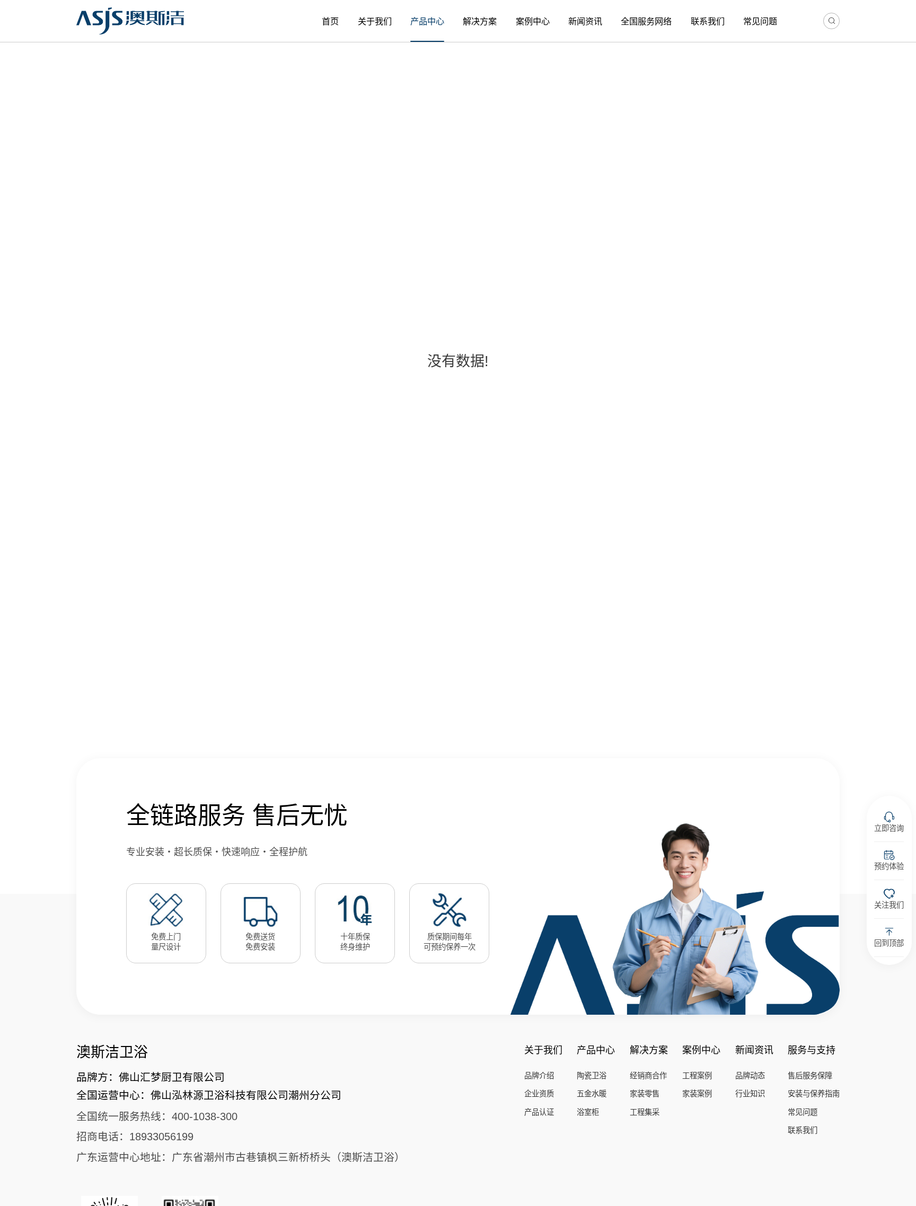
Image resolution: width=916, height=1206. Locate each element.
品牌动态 (750, 1075)
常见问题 (760, 21)
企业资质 (539, 1093)
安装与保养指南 (814, 1093)
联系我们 (708, 21)
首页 (330, 21)
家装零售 (644, 1093)
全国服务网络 (646, 21)
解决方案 (480, 21)
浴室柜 (588, 1112)
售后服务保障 (810, 1075)
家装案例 (697, 1093)
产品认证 (539, 1112)
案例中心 (533, 21)
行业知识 (750, 1093)
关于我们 (375, 21)
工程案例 (697, 1075)
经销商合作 (648, 1075)
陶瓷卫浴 (591, 1075)
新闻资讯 (585, 21)
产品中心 (427, 21)
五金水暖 (591, 1093)
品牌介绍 (539, 1075)
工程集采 (644, 1112)
